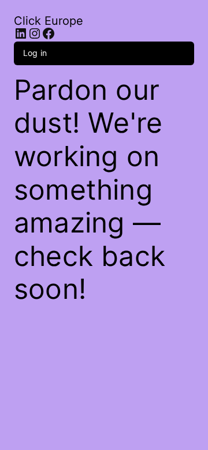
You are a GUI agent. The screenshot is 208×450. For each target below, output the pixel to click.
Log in (35, 53)
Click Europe (48, 21)
